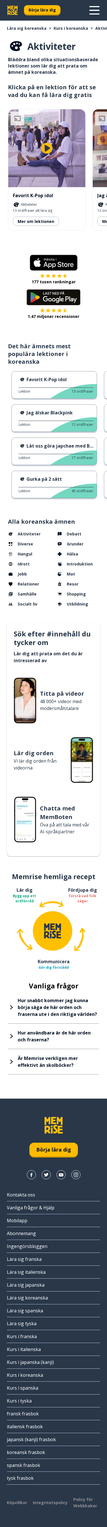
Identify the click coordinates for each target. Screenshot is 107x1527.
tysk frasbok (20, 1478)
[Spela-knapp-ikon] (46, 148)
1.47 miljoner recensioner (53, 316)
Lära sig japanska (26, 1285)
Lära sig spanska (25, 1311)
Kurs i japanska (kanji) (30, 1362)
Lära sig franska (24, 1259)
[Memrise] (12, 10)
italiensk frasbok (25, 1426)
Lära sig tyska (22, 1323)
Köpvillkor (17, 1502)
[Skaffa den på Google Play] (53, 297)
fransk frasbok (23, 1414)
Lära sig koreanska (27, 28)
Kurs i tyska (19, 1401)
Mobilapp (17, 1220)
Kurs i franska (22, 1336)
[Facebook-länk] (31, 1174)
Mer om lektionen (36, 221)
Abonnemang (21, 1233)
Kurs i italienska (24, 1349)
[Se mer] (94, 10)
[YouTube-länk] (61, 1174)
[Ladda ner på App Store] (54, 263)
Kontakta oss (21, 1195)
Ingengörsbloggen (27, 1246)
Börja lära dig (42, 10)
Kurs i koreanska (71, 28)
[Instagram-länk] (75, 1174)
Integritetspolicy (50, 1502)
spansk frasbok (23, 1465)
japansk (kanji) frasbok (31, 1439)
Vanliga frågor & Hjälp (30, 1207)
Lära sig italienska (26, 1272)
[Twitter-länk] (46, 1174)
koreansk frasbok (26, 1452)
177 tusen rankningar (54, 281)
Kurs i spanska (22, 1388)
